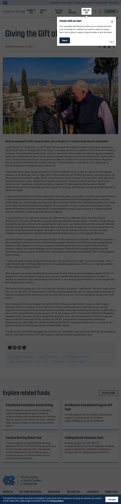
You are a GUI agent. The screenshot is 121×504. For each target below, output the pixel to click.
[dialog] (86, 31)
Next (64, 40)
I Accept (112, 499)
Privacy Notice (56, 501)
